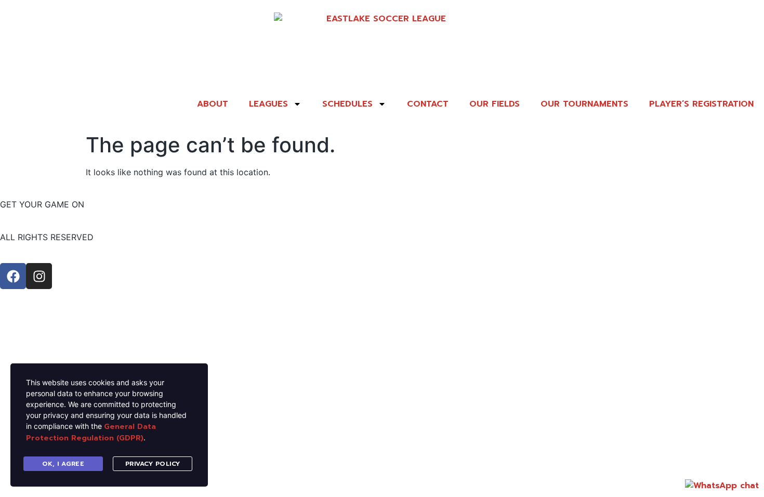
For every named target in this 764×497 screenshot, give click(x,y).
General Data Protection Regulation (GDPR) (91, 432)
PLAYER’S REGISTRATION (701, 104)
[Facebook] (13, 276)
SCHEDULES (347, 104)
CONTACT (428, 104)
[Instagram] (39, 276)
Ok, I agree (63, 463)
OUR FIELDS (494, 104)
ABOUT (212, 104)
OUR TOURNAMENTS (584, 104)
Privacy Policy (152, 463)
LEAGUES (268, 104)
